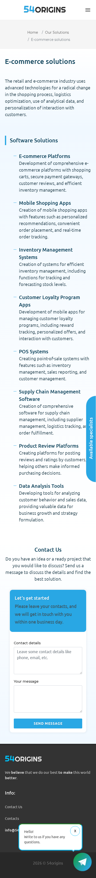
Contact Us (13, 807)
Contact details (27, 643)
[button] (88, 10)
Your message (26, 681)
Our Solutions (57, 32)
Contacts (12, 819)
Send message (48, 723)
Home (32, 32)
